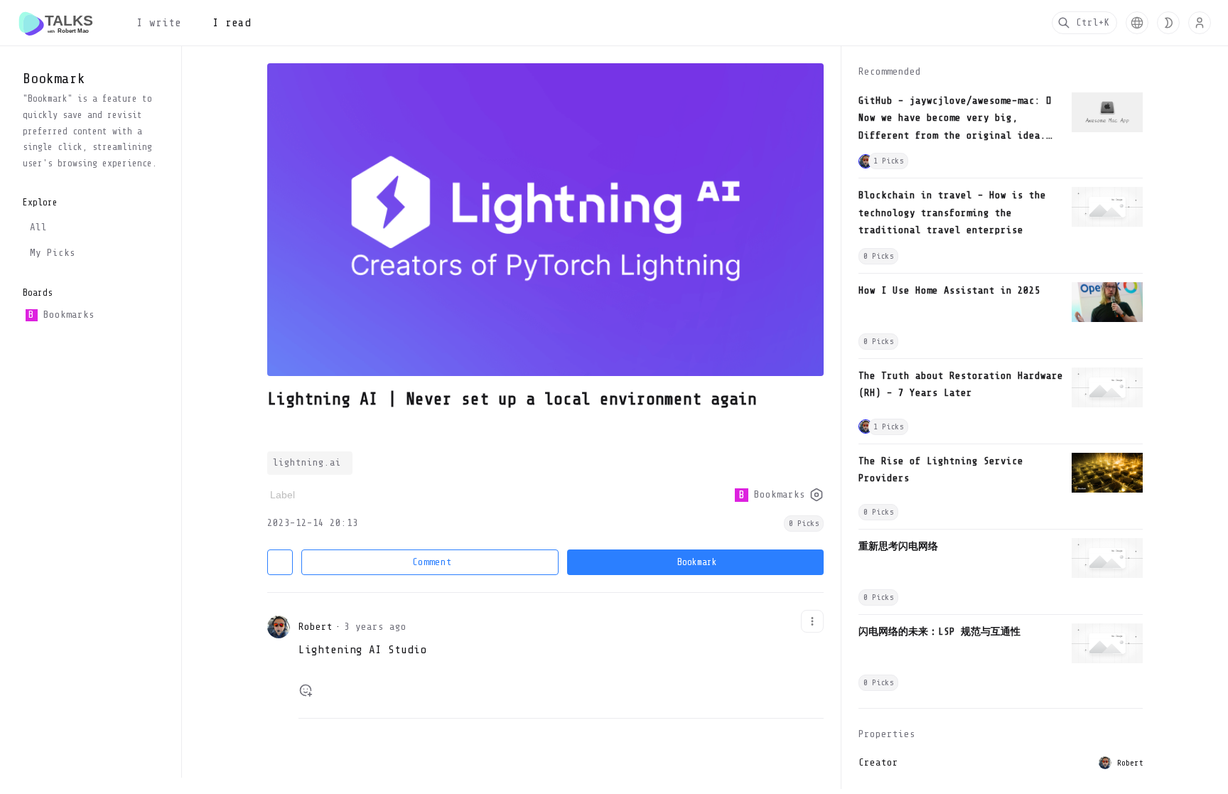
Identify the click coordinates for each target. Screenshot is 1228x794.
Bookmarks (61, 314)
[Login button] (1199, 22)
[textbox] (561, 656)
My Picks (52, 252)
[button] (1137, 22)
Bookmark (697, 562)
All (38, 227)
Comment (432, 562)
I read (231, 22)
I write (158, 22)
